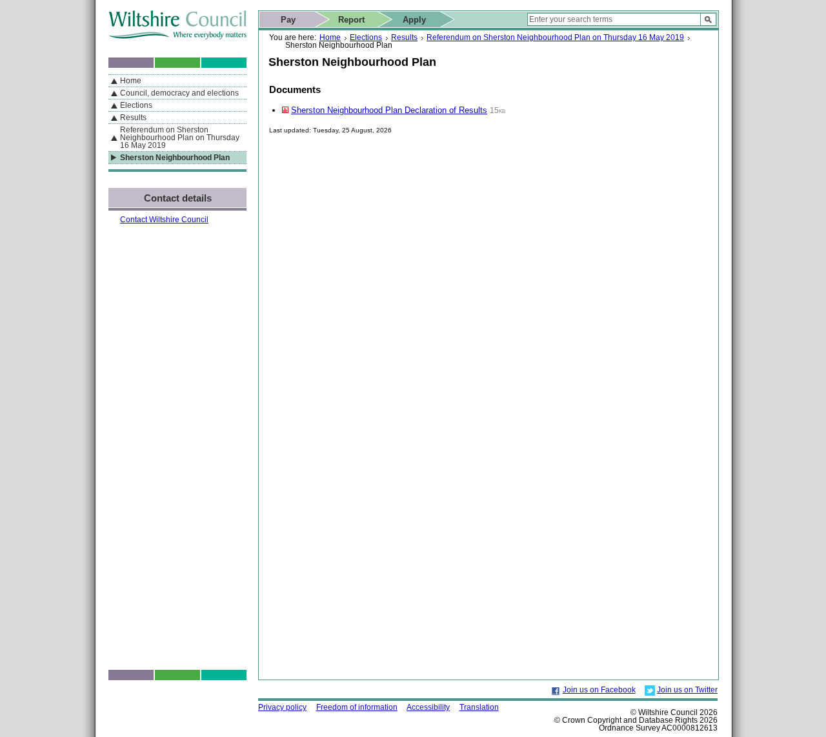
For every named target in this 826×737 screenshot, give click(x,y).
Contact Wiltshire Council (164, 219)
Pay (288, 20)
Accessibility (428, 707)
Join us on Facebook (599, 690)
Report (351, 20)
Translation (479, 707)
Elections (366, 37)
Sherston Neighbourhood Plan (175, 157)
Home (330, 37)
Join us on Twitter (687, 690)
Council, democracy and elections (179, 93)
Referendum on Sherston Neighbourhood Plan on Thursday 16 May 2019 (555, 37)
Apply (414, 20)
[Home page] (177, 36)
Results (404, 37)
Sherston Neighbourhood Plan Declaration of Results (389, 110)
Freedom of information (357, 707)
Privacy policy (282, 707)
